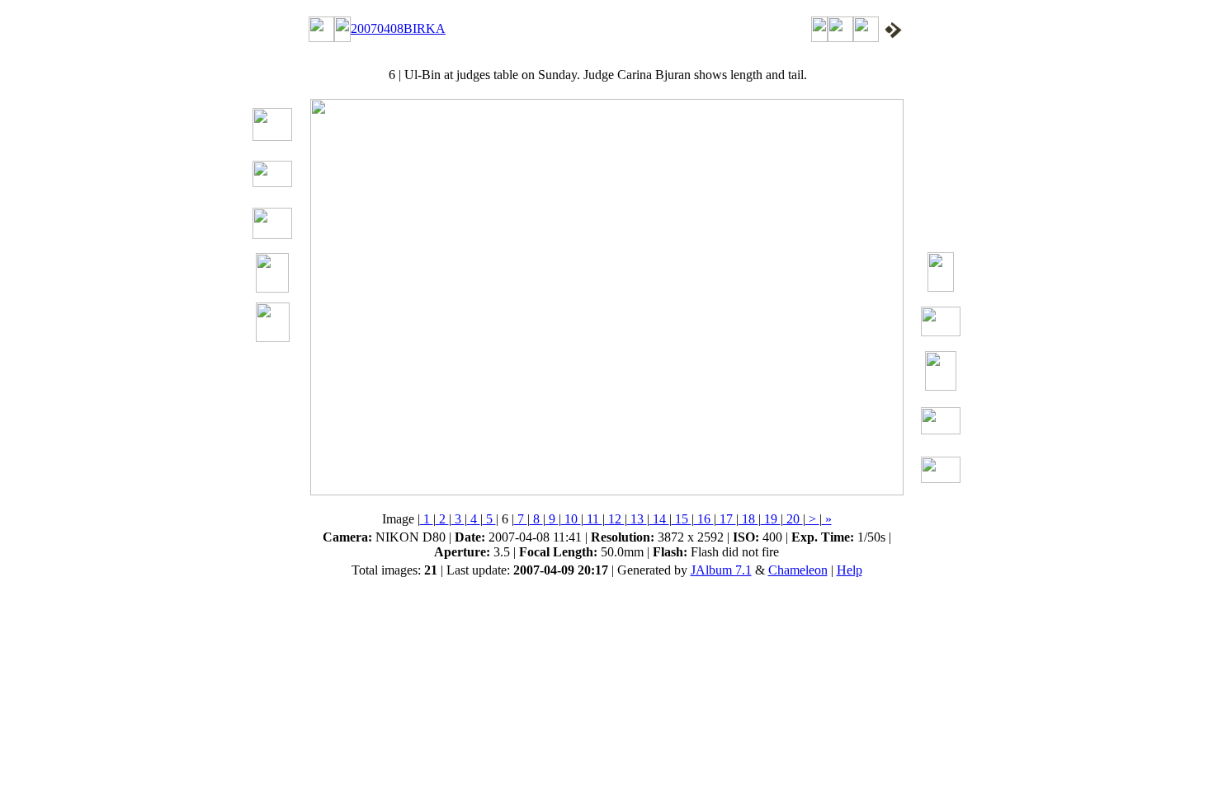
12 (615, 519)
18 (748, 519)
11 (592, 519)
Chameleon (798, 570)
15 (681, 519)
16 (704, 519)
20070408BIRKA (398, 28)
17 (726, 519)
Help (849, 570)
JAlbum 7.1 (721, 570)
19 (771, 519)
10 (571, 519)
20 (793, 519)
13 (637, 519)
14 (659, 519)
